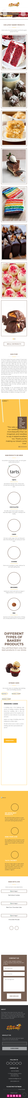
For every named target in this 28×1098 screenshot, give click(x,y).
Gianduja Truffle (14, 255)
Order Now (10, 740)
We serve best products (11, 813)
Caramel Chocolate (14, 331)
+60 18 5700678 (15, 1071)
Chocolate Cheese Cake (14, 179)
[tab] (4, 693)
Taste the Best (11, 860)
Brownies (14, 587)
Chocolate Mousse (14, 919)
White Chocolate (14, 141)
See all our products (14, 344)
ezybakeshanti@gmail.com (14, 1078)
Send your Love (11, 837)
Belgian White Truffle (14, 293)
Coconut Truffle (14, 103)
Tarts (14, 480)
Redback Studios (21, 1089)
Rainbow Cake (14, 217)
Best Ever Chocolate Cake (14, 907)
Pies (14, 613)
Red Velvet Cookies (14, 895)
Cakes (14, 534)
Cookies (14, 561)
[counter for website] (14, 1095)
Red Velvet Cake (14, 65)
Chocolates (14, 507)
